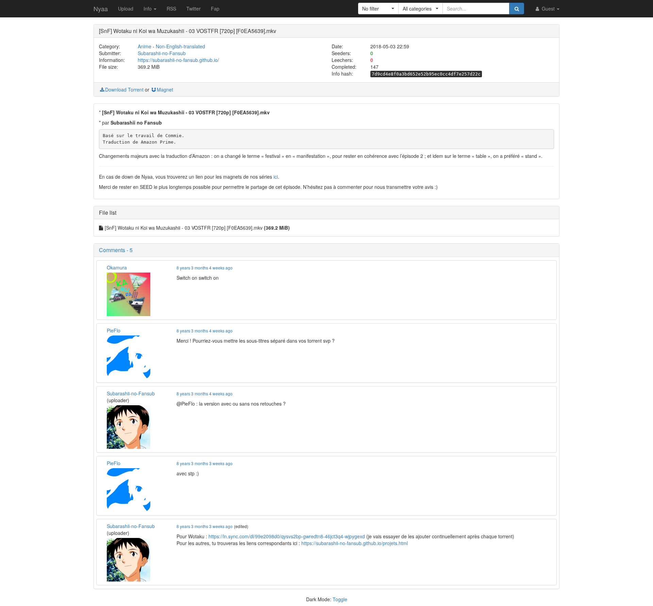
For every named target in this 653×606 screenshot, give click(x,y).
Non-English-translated (180, 46)
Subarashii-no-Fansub (162, 53)
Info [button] (148, 8)
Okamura (117, 267)
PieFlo (113, 330)
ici (275, 176)
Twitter (193, 8)
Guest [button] (548, 8)
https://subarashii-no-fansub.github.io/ (178, 59)
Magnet (165, 89)
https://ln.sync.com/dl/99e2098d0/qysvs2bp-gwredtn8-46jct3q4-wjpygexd (286, 536)
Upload (125, 8)
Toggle (340, 599)
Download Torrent (124, 89)
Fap (215, 8)
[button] (378, 8)
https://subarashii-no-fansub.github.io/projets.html (354, 543)
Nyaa (101, 8)
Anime (144, 46)
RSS (171, 8)
